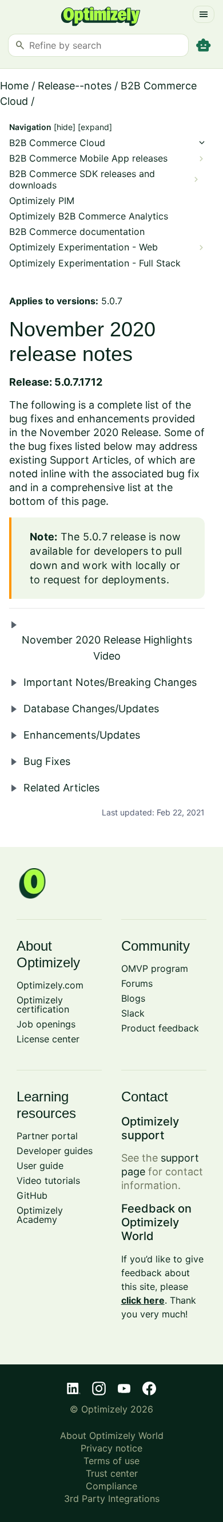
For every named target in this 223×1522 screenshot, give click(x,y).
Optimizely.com (50, 985)
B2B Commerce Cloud (57, 143)
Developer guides (55, 1150)
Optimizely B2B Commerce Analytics (88, 216)
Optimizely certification (43, 1004)
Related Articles (61, 788)
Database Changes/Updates (91, 709)
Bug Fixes (46, 761)
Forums (137, 983)
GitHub (32, 1195)
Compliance (111, 1486)
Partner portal (47, 1136)
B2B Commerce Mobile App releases (88, 158)
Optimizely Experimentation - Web (83, 247)
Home (14, 86)
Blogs (133, 998)
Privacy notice (111, 1448)
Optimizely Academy (40, 1215)
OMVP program (154, 968)
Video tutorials (48, 1180)
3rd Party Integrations (112, 1498)
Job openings (46, 1024)
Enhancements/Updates (81, 735)
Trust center (112, 1473)
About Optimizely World (112, 1435)
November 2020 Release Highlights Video (107, 648)
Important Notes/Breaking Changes (110, 682)
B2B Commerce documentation (77, 231)
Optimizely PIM (41, 200)
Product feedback (160, 1028)
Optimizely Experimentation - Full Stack (95, 263)
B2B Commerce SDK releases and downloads (82, 179)
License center (48, 1039)
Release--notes (75, 86)
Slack (133, 1013)
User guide (40, 1165)
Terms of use (111, 1460)
